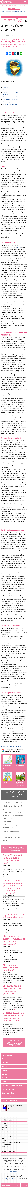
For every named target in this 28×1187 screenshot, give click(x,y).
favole (19, 247)
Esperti (4, 1140)
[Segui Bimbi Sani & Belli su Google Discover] (14, 19)
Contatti (4, 1123)
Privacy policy (5, 1132)
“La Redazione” (13, 34)
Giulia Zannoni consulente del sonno (12, 867)
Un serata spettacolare (9, 102)
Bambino (8, 11)
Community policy (6, 1136)
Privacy (4, 1129)
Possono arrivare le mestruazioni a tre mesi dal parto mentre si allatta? (13, 1016)
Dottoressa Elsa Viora (8, 1024)
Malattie (5, 1070)
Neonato (5, 1063)
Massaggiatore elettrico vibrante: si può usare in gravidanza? (14, 940)
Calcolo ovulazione (8, 1089)
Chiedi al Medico (6, 6)
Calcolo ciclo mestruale (9, 1100)
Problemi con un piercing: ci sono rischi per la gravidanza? (12, 989)
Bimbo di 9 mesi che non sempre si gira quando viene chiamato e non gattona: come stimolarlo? (13, 887)
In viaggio (5, 87)
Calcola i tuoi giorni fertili (14, 802)
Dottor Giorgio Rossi (8, 897)
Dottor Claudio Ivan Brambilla (10, 948)
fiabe (23, 259)
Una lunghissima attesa (10, 104)
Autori (3, 1138)
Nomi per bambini (8, 1097)
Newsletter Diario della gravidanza (11, 1142)
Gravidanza (5, 1059)
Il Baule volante (7, 85)
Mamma (4, 1074)
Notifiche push (5, 1146)
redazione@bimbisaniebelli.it (10, 1178)
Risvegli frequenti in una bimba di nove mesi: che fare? (13, 859)
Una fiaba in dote (8, 90)
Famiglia (5, 1078)
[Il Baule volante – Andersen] (14, 68)
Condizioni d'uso (6, 1134)
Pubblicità (4, 1127)
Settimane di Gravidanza (19, 6)
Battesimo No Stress (14, 8)
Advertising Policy (6, 1144)
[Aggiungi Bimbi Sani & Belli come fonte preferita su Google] (14, 750)
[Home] (10, 2)
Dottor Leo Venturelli (8, 921)
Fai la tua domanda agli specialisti (14, 1043)
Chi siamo (4, 1125)
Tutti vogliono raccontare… (11, 99)
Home (3, 11)
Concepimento (7, 1055)
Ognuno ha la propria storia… (11, 97)
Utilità (4, 1081)
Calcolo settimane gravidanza (12, 1085)
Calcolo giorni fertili (8, 1093)
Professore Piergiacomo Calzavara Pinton (13, 997)
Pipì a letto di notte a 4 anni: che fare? (13, 916)
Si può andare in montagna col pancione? (12, 968)
